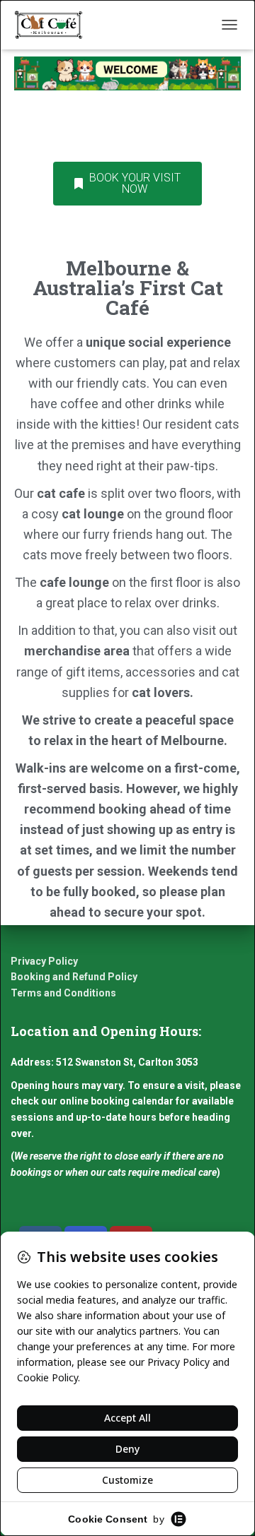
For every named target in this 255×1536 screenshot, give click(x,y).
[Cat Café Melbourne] (54, 24)
